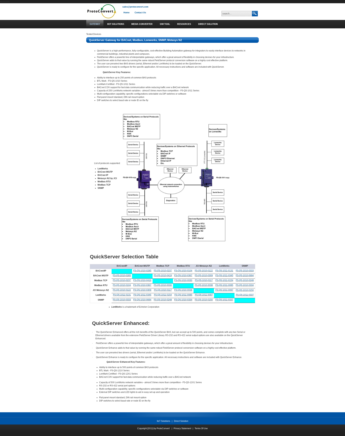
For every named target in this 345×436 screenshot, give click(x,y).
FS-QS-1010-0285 (142, 270)
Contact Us (140, 12)
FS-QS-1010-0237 (163, 270)
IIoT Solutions (163, 421)
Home (126, 12)
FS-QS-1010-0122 (204, 270)
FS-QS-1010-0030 (183, 280)
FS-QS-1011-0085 (224, 285)
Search (255, 14)
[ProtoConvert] (102, 18)
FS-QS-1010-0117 (204, 280)
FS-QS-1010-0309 (204, 275)
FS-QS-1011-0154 (224, 280)
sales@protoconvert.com (135, 7)
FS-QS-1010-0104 (183, 270)
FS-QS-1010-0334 (245, 285)
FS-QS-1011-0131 (224, 270)
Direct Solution (181, 421)
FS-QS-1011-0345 (224, 275)
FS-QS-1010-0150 (245, 290)
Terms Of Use (201, 428)
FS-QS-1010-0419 (163, 275)
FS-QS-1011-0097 (224, 290)
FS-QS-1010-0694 (245, 275)
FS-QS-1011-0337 (245, 295)
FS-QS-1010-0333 (245, 270)
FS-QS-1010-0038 (204, 285)
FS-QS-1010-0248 (245, 280)
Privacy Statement (182, 428)
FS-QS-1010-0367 (183, 275)
